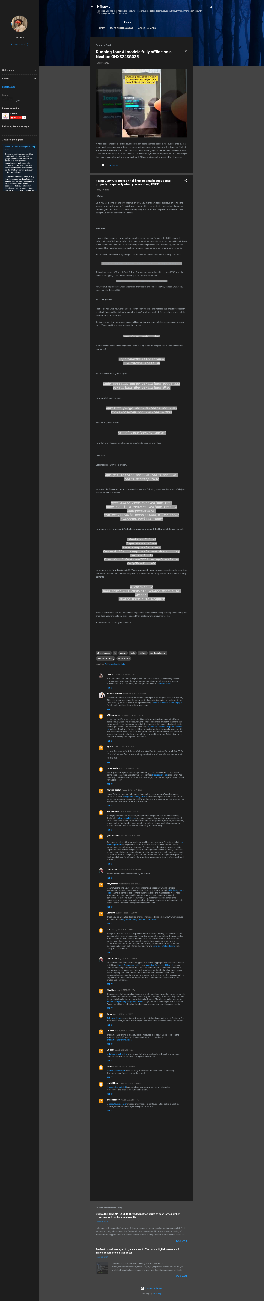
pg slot (110, 746)
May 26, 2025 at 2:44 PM (129, 812)
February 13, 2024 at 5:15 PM (132, 715)
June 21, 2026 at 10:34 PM (125, 1067)
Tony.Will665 (113, 811)
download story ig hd (116, 1087)
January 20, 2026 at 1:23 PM (122, 929)
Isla (108, 929)
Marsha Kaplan (114, 790)
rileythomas (112, 884)
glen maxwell (113, 835)
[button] (185, 51)
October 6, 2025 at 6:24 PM (126, 913)
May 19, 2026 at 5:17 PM (126, 990)
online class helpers (126, 818)
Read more (181, 1241)
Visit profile (19, 44)
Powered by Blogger (153, 1288)
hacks (132, 653)
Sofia (109, 1014)
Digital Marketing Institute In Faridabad (139, 919)
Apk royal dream (114, 1018)
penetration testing (105, 658)
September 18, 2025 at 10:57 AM (131, 884)
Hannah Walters (114, 693)
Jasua (110, 674)
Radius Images (157, 1294)
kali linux (142, 653)
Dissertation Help (160, 775)
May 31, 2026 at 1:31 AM (124, 1031)
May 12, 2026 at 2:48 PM (127, 959)
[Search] (211, 7)
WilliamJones (113, 715)
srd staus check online (117, 1054)
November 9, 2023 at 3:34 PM (134, 694)
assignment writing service (135, 796)
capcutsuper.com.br (118, 1104)
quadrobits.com (164, 683)
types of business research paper (167, 702)
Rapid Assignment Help (129, 965)
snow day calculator (116, 1070)
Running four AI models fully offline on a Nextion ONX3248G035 (134, 54)
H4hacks (103, 7)
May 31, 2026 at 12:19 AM (123, 1014)
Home (102, 28)
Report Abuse (8, 87)
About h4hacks (147, 28)
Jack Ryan (112, 869)
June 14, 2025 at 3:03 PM (130, 836)
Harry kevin (112, 768)
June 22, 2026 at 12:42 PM (131, 1083)
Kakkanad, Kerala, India (115, 664)
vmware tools (124, 658)
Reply (109, 688)
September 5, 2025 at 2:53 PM (129, 870)
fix (115, 653)
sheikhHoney (113, 1083)
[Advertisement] (204, 78)
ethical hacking (103, 653)
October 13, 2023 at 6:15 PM (124, 674)
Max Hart (111, 990)
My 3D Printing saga (121, 28)
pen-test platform (158, 653)
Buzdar (110, 1030)
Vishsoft (111, 913)
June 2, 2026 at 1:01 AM (124, 1050)
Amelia (110, 1066)
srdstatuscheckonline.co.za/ (119, 1040)
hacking (123, 653)
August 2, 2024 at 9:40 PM (132, 790)
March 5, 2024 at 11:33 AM (129, 768)
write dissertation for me (164, 946)
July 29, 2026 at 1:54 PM (130, 1100)
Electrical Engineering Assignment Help (124, 1001)
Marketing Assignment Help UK (159, 965)
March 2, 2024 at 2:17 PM (124, 747)
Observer (19, 37)
